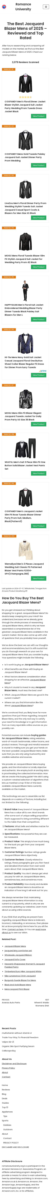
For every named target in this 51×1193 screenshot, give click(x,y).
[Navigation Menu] (46, 7)
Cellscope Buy (9, 1050)
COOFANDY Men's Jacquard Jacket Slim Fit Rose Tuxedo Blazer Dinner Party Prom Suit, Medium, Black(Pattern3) (23, 516)
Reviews (6, 1089)
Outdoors (8, 1129)
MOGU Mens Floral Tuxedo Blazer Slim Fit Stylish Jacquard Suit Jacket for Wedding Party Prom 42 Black (25, 259)
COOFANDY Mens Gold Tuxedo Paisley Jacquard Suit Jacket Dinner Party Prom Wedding (25, 157)
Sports (5, 1120)
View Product (39, 116)
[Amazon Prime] (42, 371)
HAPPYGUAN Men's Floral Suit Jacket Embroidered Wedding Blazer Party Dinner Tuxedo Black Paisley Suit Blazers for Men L (24, 309)
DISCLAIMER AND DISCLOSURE (15, 1147)
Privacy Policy (8, 1068)
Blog (4, 1094)
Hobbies (7, 1125)
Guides (5, 1103)
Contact (6, 1076)
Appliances (7, 1111)
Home (5, 1085)
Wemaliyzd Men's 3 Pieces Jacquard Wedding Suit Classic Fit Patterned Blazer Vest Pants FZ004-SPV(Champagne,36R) (24, 568)
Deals (4, 1098)
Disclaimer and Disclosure (14, 1063)
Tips (5, 1116)
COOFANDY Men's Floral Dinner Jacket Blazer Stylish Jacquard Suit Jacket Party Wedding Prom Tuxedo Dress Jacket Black (25, 106)
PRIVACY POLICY (11, 1142)
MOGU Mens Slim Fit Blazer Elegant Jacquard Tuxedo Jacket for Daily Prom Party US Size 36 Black (23, 416)
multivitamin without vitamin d (17, 1033)
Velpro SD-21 (8, 1041)
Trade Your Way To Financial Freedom (20, 1037)
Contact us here (15, 929)
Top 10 (5, 1107)
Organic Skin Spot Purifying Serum (18, 1046)
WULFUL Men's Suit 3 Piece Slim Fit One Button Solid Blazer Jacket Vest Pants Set (25, 465)
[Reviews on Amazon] (25, 97)
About (5, 1072)
